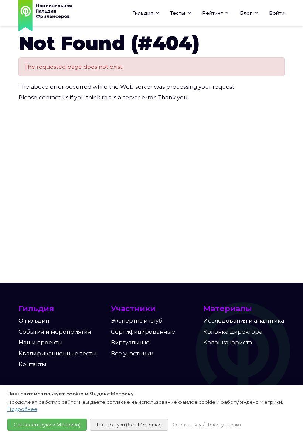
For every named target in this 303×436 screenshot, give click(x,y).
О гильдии (33, 320)
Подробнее (22, 409)
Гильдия (143, 13)
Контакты (32, 364)
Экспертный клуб (136, 320)
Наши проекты (40, 342)
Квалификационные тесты (57, 353)
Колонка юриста (227, 342)
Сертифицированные (143, 331)
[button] (181, 13)
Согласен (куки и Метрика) (47, 425)
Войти (277, 13)
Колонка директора (232, 331)
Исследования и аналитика (243, 320)
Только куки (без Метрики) (129, 425)
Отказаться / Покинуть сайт (207, 425)
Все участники (132, 353)
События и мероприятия (54, 331)
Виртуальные (130, 342)
